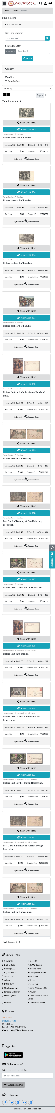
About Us (33, 961)
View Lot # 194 (27, 192)
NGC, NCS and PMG (38, 988)
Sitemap (7, 1003)
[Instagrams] (30, 1102)
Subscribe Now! (14, 1085)
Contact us (8, 976)
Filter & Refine (9, 18)
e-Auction (15, 11)
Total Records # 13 (11, 942)
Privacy (32, 992)
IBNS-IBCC (9, 984)
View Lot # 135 (27, 645)
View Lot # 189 (27, 450)
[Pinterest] (17, 1102)
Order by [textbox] (8, 88)
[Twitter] (11, 1102)
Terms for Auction (37, 1003)
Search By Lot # (13, 46)
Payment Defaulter (12, 992)
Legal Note (34, 984)
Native (33, 650)
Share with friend (27, 122)
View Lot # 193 (27, 255)
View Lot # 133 (27, 774)
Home (7, 11)
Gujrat (33, 713)
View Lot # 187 (27, 579)
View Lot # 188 (27, 513)
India (27, 650)
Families (20, 134)
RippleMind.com (34, 1109)
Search (29, 58)
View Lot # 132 (27, 837)
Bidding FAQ (9, 969)
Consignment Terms (37, 973)
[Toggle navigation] (4, 3)
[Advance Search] (52, 548)
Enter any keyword (14, 33)
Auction (9, 51)
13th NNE (8, 961)
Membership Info (11, 988)
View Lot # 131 (27, 904)
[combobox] (27, 88)
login (16, 159)
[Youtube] (24, 1102)
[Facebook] (5, 1102)
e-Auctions (33, 976)
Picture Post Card (14, 81)
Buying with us (10, 973)
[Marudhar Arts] (21, 4)
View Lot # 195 (27, 129)
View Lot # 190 (27, 384)
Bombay (34, 779)
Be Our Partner (35, 965)
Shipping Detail (10, 996)
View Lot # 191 (27, 317)
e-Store (7, 980)
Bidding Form (35, 969)
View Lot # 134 (27, 708)
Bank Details (9, 965)
